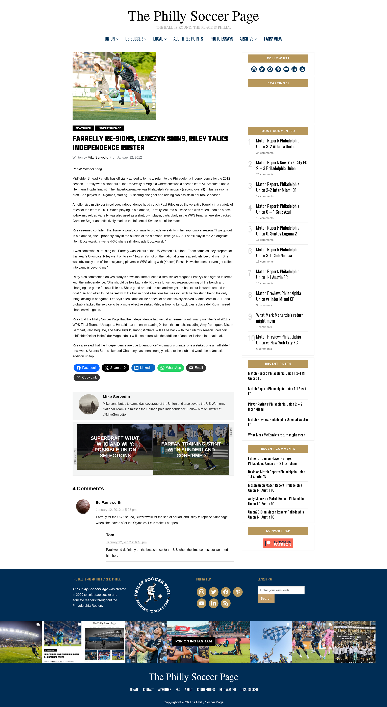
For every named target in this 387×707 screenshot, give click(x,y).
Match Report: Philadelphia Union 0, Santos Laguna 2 (277, 230)
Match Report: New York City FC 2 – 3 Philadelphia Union (281, 165)
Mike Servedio (98, 157)
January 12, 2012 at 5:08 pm (116, 509)
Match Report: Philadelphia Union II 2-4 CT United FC (277, 375)
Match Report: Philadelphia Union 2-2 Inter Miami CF (277, 187)
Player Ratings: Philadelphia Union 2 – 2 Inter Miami (275, 406)
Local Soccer (249, 690)
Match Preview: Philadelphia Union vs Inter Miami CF (278, 296)
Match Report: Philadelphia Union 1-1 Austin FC (277, 274)
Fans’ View (273, 39)
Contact (148, 690)
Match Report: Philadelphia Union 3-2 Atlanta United (277, 143)
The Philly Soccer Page (193, 15)
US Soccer (134, 39)
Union (110, 39)
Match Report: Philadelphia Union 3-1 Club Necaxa (277, 252)
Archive (246, 39)
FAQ (178, 690)
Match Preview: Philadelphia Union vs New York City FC (278, 339)
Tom (110, 535)
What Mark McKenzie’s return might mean (279, 318)
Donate (133, 690)
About (188, 690)
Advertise (164, 690)
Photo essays (221, 39)
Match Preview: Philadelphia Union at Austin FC (278, 422)
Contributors (206, 690)
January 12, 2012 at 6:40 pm (126, 542)
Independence (109, 128)
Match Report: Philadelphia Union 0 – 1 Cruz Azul (277, 209)
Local (158, 39)
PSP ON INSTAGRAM (193, 641)
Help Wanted (228, 690)
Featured (83, 128)
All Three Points (188, 39)
